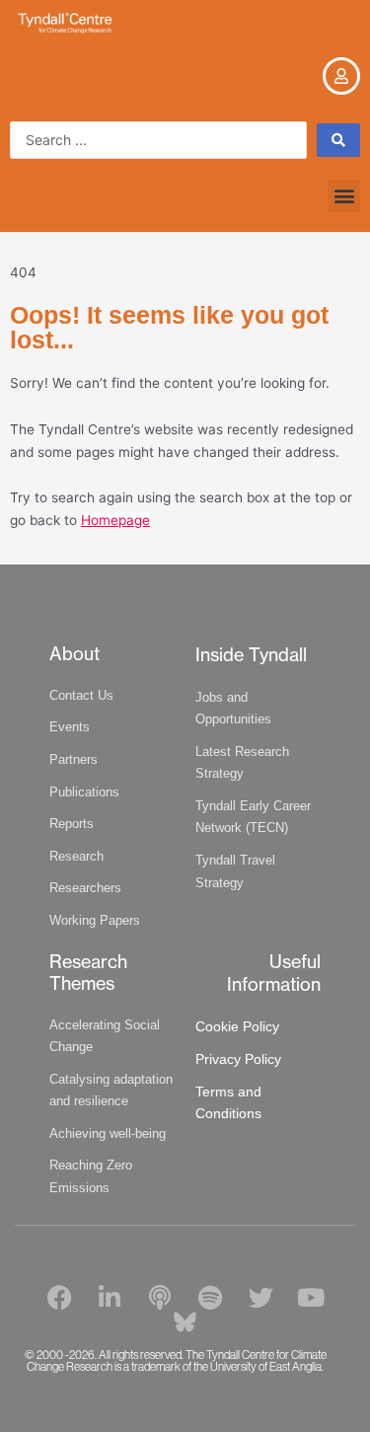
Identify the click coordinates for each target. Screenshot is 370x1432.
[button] (344, 196)
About (74, 653)
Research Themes (88, 972)
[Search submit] (338, 140)
